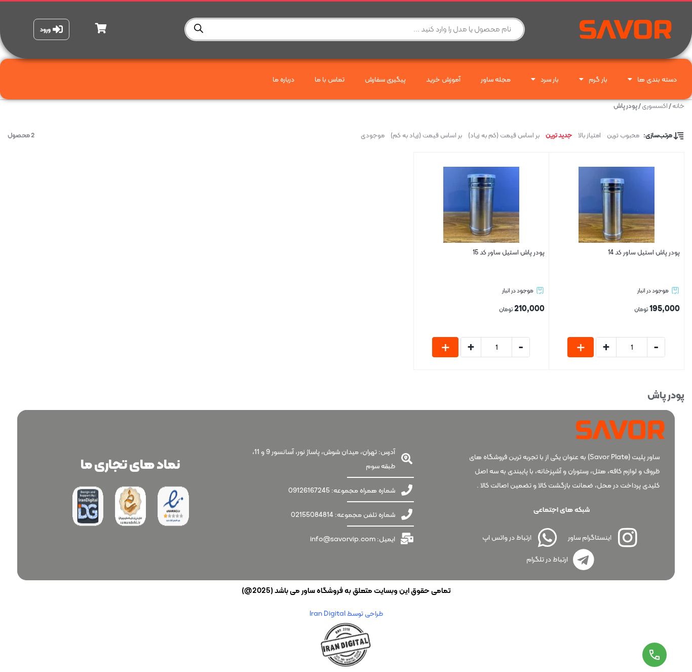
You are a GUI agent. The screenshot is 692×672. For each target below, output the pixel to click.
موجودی (373, 135)
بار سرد (550, 79)
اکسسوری (655, 105)
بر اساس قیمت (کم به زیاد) (504, 135)
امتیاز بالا (589, 135)
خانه (678, 105)
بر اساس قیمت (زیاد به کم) (426, 135)
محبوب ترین (623, 135)
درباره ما (283, 79)
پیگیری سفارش (385, 79)
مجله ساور (496, 79)
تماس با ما (329, 79)
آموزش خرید (443, 79)
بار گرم (598, 79)
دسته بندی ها (657, 79)
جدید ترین (559, 135)
